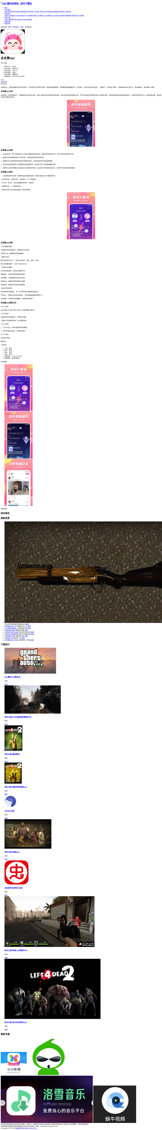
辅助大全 (14, 15)
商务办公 (43, 15)
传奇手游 (43, 11)
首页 (6, 7)
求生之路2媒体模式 (12, 754)
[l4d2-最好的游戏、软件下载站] (16, 3)
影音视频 (62, 15)
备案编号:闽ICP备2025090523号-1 (26, 1128)
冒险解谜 (55, 11)
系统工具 (36, 15)
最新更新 (7, 23)
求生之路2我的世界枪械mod (15, 787)
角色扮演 (11, 11)
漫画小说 (7, 15)
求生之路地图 (9, 19)
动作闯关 (68, 11)
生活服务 (30, 15)
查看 (27, 624)
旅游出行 (24, 15)
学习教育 (81, 15)
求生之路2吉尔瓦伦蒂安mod (15, 1022)
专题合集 (7, 21)
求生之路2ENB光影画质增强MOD (17, 717)
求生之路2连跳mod (12, 852)
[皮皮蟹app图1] (18, 410)
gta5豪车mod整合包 (12, 677)
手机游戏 (7, 9)
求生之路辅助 (27, 19)
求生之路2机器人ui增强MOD (15, 950)
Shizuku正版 (9, 811)
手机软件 (7, 13)
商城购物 (68, 15)
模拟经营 (24, 11)
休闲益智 (17, 11)
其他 (6, 11)
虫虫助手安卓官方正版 (13, 888)
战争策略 (49, 11)
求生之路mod (18, 19)
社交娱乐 (55, 15)
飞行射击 (36, 11)
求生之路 (7, 17)
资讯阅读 (75, 15)
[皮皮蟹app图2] (18, 458)
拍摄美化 (49, 15)
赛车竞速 (30, 11)
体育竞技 (62, 11)
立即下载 (4, 82)
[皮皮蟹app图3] (18, 505)
